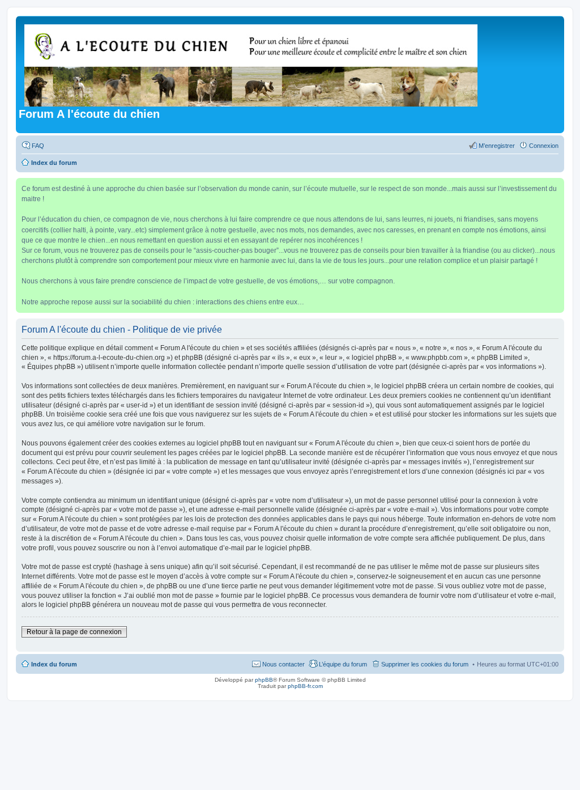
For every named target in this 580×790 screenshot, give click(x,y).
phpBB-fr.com (305, 686)
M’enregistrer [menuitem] (497, 145)
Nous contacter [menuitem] (283, 664)
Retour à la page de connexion (74, 632)
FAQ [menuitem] (38, 145)
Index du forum (54, 664)
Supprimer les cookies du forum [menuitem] (424, 664)
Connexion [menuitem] (543, 145)
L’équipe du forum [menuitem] (343, 664)
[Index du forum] (252, 63)
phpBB (264, 680)
